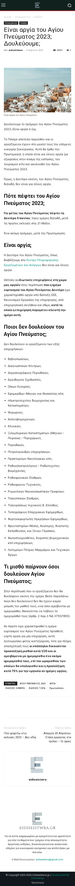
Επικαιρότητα (23, 17)
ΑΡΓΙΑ (52, 683)
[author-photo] (37, 774)
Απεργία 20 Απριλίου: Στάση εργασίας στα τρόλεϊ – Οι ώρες (57, 737)
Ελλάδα (38, 17)
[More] (43, 59)
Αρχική (8, 17)
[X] (16, 59)
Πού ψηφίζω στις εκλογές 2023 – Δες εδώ (20, 735)
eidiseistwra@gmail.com (49, 859)
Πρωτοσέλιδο (56, 688)
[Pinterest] (25, 59)
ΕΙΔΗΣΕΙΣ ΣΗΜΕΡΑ (15, 688)
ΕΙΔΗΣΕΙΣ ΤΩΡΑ (37, 688)
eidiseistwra (16, 50)
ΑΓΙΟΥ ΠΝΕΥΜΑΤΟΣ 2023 (32, 683)
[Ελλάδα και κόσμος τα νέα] (37, 5)
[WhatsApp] (34, 59)
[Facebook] (8, 59)
